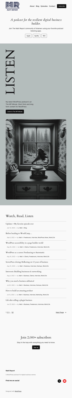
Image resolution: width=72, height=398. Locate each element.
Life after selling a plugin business (19, 300)
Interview (34, 237)
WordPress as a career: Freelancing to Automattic (25, 253)
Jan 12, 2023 (11, 228)
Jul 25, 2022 (11, 285)
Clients (27, 247)
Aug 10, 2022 (11, 266)
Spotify (36, 36)
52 (13, 312)
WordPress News (43, 237)
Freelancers (27, 237)
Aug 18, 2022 (11, 256)
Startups (39, 266)
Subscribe (61, 6)
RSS (44, 36)
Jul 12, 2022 (10, 294)
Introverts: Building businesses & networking (23, 272)
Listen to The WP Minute (14, 111)
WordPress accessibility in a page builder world (24, 243)
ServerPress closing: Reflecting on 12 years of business (27, 262)
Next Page (61, 312)
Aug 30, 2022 (11, 247)
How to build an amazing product (19, 291)
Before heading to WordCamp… (19, 233)
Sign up (36, 347)
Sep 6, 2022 (10, 237)
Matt (21, 228)
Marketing (39, 294)
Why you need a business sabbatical (20, 281)
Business (27, 266)
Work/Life (52, 237)
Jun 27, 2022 (11, 304)
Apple (28, 36)
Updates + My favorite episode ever (20, 224)
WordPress (18, 391)
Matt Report (10, 371)
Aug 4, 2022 (10, 275)
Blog (25, 228)
